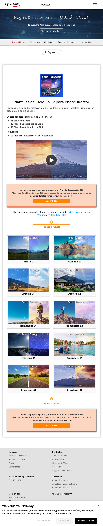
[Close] (99, 506)
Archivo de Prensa (17, 459)
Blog (11, 501)
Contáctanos (14, 466)
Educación (56, 466)
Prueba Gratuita (51, 226)
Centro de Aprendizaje (62, 487)
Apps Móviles (58, 459)
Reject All (64, 520)
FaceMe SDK (15, 480)
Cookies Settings (43, 520)
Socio (11, 463)
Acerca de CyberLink (18, 455)
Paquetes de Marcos (66, 42)
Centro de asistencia (61, 480)
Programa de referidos (62, 470)
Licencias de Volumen (61, 463)
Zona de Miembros (17, 497)
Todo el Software (59, 455)
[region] (51, 513)
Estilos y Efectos (18, 42)
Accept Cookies (86, 520)
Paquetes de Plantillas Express (42, 42)
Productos (44, 4)
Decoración (86, 42)
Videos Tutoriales (57, 214)
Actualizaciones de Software (64, 484)
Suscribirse (51, 200)
